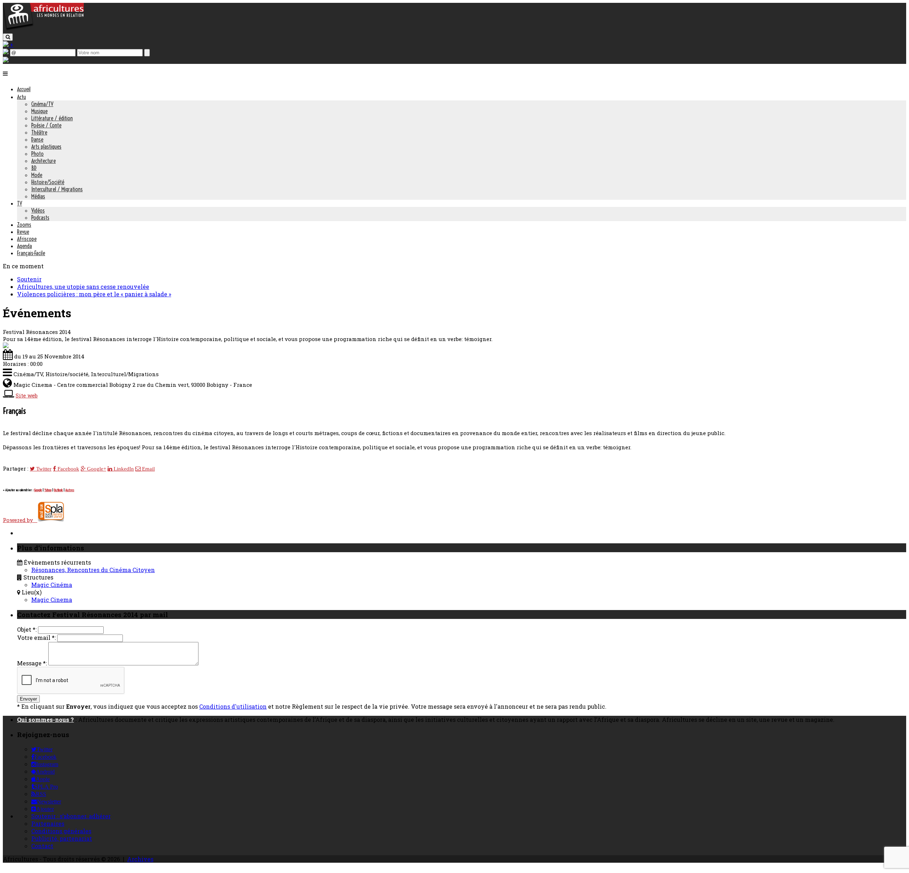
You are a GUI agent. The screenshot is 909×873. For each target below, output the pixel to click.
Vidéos (38, 210)
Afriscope (27, 238)
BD (34, 167)
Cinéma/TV (42, 104)
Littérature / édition (52, 118)
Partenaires (47, 823)
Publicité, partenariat (61, 838)
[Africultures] (43, 29)
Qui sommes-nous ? (45, 719)
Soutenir (29, 279)
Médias (38, 196)
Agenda (24, 245)
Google (38, 490)
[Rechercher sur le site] (8, 37)
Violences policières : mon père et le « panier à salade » (94, 294)
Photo (37, 153)
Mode (36, 175)
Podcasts (40, 217)
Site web (27, 395)
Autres (69, 490)
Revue (23, 231)
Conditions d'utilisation (233, 706)
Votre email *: (36, 637)
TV (19, 203)
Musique (39, 111)
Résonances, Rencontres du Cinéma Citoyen (93, 569)
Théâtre (39, 132)
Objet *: (27, 629)
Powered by (20, 519)
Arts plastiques (46, 146)
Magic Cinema (51, 599)
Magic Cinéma (51, 584)
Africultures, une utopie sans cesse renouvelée (83, 286)
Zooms (24, 224)
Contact (42, 846)
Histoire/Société (47, 182)
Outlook (58, 490)
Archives (140, 859)
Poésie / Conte (46, 125)
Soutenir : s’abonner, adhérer (71, 816)
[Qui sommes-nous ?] (6, 60)
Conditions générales (61, 831)
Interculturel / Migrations (57, 189)
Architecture (43, 160)
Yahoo (47, 490)
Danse (37, 139)
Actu (21, 96)
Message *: (32, 663)
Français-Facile (31, 253)
